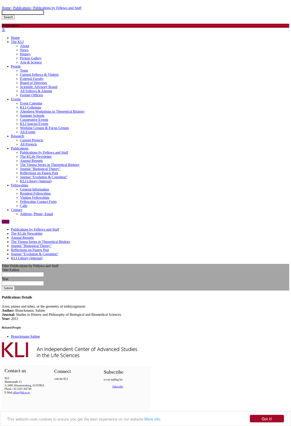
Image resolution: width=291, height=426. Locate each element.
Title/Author (10, 270)
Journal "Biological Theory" (40, 169)
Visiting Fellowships (34, 197)
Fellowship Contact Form (38, 202)
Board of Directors (33, 83)
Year (5, 279)
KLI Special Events (34, 124)
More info (152, 419)
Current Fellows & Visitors (39, 75)
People (16, 66)
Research (17, 136)
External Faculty (32, 79)
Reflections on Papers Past (39, 173)
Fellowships (19, 185)
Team (24, 70)
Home (6, 8)
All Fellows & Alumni (36, 91)
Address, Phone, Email (36, 214)
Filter (5, 222)
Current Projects (31, 140)
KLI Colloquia (30, 107)
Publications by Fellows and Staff (57, 8)
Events (16, 99)
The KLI (17, 42)
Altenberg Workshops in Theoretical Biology (52, 111)
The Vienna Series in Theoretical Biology (50, 165)
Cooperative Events (34, 120)
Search (8, 17)
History (25, 54)
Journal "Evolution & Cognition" (44, 177)
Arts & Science (31, 62)
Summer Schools (32, 115)
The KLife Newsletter (36, 156)
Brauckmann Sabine (25, 336)
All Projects (28, 144)
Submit (8, 288)
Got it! (267, 418)
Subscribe (117, 386)
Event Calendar (31, 103)
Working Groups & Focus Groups (44, 128)
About (24, 46)
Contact (16, 210)
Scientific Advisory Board (38, 87)
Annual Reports (31, 161)
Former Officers (31, 95)
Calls (23, 206)
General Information (34, 189)
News (24, 50)
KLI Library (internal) (36, 181)
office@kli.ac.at (21, 392)
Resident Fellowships (35, 193)
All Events (27, 132)
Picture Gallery (31, 58)
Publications (22, 8)
